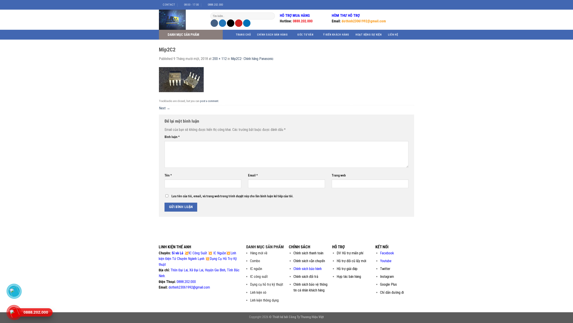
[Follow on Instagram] (401, 4)
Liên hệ (393, 34)
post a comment (209, 101)
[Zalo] (14, 291)
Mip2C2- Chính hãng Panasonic (252, 59)
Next (164, 108)
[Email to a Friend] (230, 23)
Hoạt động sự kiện (368, 34)
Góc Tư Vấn (305, 34)
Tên (168, 175)
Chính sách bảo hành (307, 269)
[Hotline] (14, 312)
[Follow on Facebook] (397, 4)
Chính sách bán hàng (272, 34)
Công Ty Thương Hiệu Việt (306, 317)
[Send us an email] (409, 4)
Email (253, 175)
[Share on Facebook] (214, 23)
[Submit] (270, 16)
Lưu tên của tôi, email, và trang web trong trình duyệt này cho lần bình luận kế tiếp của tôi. (232, 196)
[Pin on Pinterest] (238, 23)
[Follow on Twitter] (405, 4)
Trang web (339, 175)
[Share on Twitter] (222, 23)
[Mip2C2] (181, 79)
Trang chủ (243, 34)
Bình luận (172, 137)
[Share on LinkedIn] (246, 23)
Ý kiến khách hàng (336, 34)
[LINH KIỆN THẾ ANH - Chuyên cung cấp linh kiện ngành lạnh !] (181, 20)
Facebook (387, 253)
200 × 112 (219, 59)
